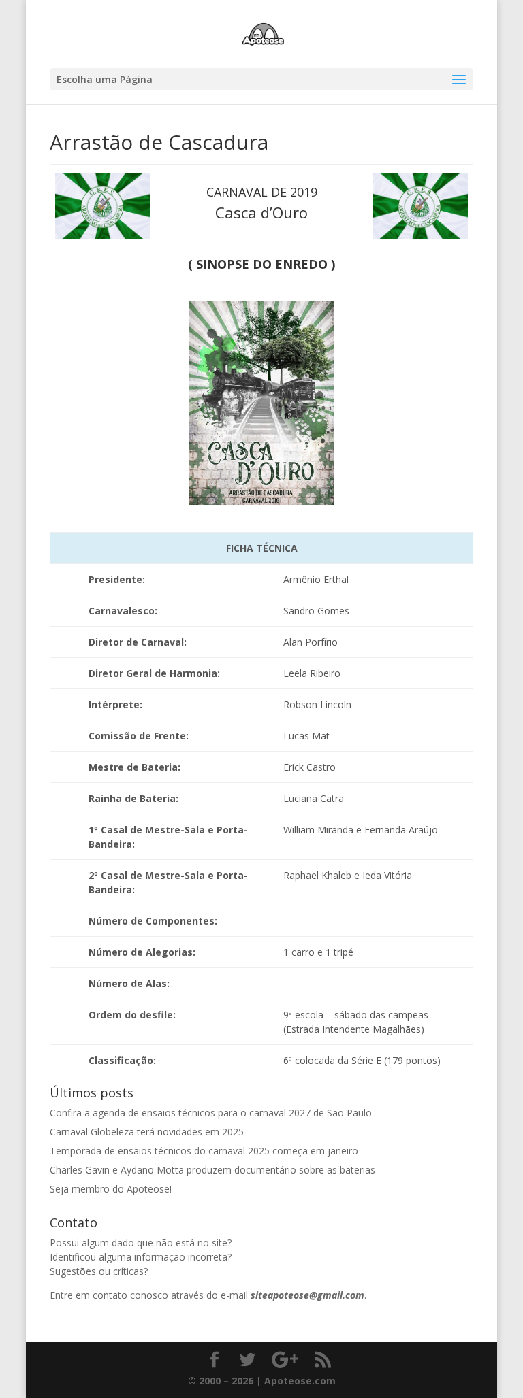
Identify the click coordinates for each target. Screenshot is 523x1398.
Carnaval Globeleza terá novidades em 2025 (147, 1131)
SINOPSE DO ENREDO (262, 264)
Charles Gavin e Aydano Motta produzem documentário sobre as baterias (212, 1169)
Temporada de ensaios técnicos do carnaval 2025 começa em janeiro (204, 1150)
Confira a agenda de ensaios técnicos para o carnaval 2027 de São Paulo (211, 1112)
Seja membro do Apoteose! (111, 1188)
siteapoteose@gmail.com (307, 1294)
